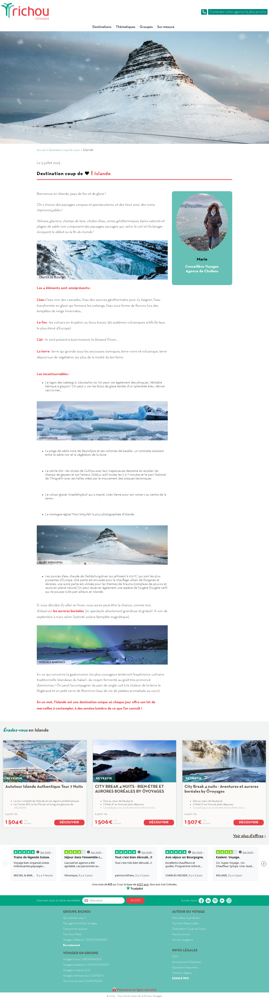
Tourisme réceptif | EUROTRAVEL (83, 981)
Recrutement (71, 945)
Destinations (101, 27)
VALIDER (135, 900)
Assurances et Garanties (186, 962)
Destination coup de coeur (64, 150)
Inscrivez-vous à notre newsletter (58, 900)
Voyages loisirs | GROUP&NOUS (82, 959)
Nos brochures (181, 934)
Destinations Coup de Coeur (189, 929)
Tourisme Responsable (185, 923)
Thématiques (125, 27)
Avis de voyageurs (182, 939)
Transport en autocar (75, 929)
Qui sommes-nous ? (74, 918)
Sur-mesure (165, 27)
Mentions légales (182, 973)
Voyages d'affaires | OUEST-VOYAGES (85, 939)
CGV (175, 956)
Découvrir (69, 822)
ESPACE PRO (180, 978)
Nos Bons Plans (72, 934)
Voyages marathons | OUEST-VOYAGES (86, 964)
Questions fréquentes (185, 967)
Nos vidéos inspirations (186, 918)
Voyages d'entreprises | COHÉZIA (83, 975)
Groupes (146, 27)
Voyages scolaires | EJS (76, 970)
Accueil (41, 150)
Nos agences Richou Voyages (80, 923)
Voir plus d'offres (248, 836)
